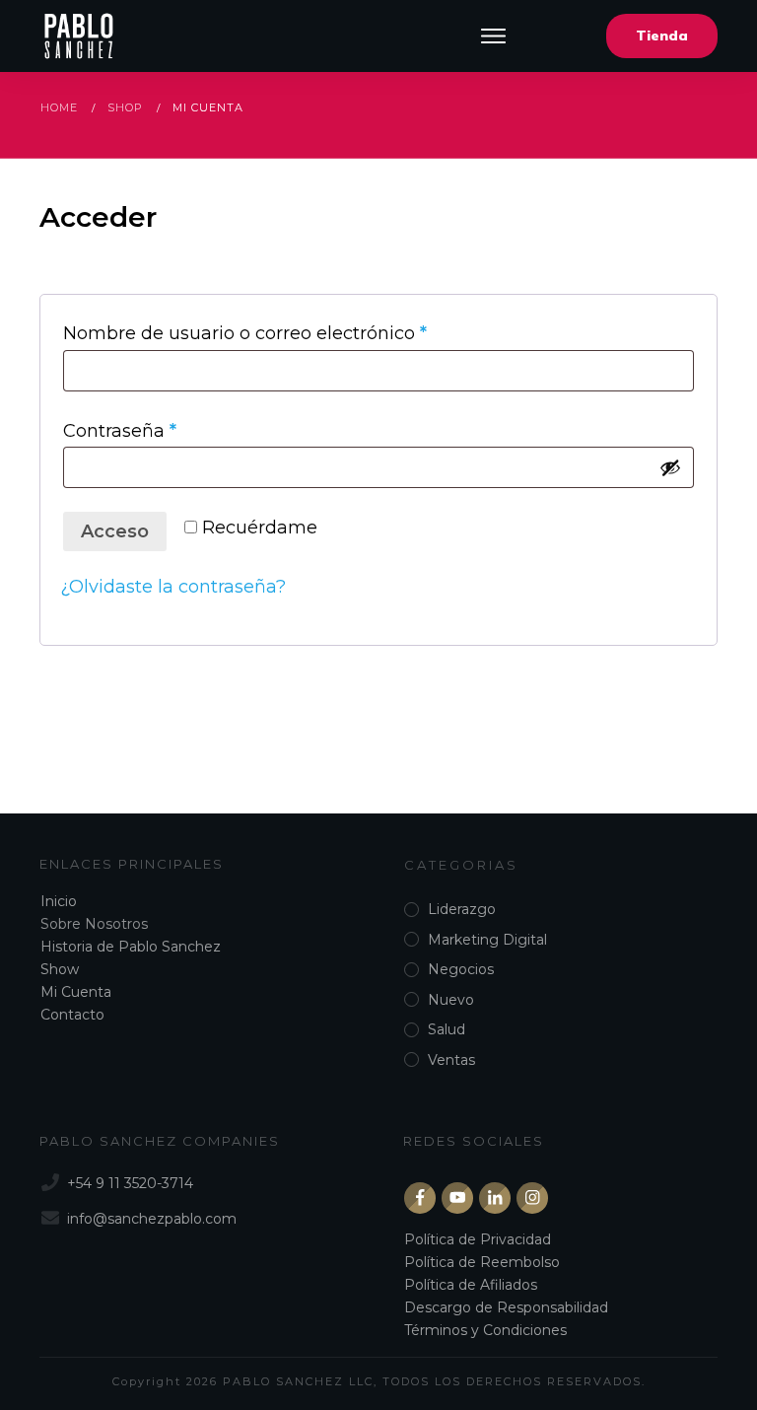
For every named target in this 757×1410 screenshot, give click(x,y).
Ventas (451, 1060)
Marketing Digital (487, 940)
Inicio (58, 901)
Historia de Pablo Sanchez (130, 946)
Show (59, 969)
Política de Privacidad (477, 1239)
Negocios (461, 969)
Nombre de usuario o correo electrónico (294, 332)
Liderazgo (462, 909)
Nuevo (451, 1000)
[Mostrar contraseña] (670, 467)
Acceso (115, 531)
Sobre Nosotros (94, 924)
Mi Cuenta (75, 992)
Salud (446, 1029)
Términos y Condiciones (485, 1330)
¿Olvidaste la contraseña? (173, 587)
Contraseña (169, 430)
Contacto (72, 1014)
